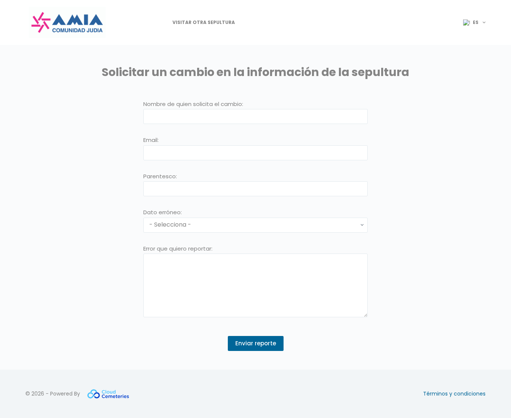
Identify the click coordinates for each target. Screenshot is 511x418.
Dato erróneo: (162, 212)
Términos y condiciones (454, 393)
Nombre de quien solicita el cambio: (193, 104)
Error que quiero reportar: (177, 248)
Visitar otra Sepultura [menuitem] (203, 22)
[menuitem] (471, 22)
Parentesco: (160, 176)
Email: (151, 140)
